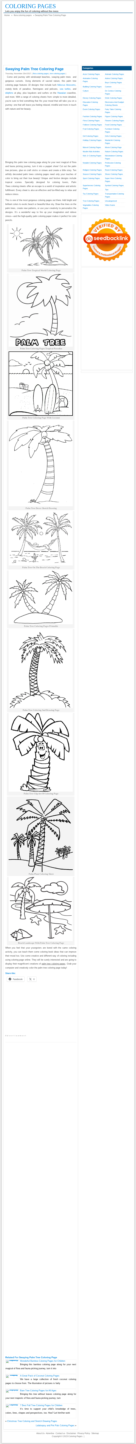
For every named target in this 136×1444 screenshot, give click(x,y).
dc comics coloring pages (113, 92)
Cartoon (108, 87)
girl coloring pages (90, 136)
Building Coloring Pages (92, 87)
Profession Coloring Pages (113, 164)
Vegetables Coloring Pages (91, 206)
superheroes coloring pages (91, 186)
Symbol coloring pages (114, 185)
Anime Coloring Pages (114, 78)
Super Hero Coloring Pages (113, 179)
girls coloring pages (113, 136)
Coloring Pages (30, 6)
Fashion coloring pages (92, 116)
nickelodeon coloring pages (113, 157)
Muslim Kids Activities (91, 152)
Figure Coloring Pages (114, 116)
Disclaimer (71, 1433)
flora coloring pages (23, 15)
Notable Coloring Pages (92, 163)
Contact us (60, 1433)
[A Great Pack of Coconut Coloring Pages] (12, 1375)
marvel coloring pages (92, 147)
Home (7, 15)
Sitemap (95, 1433)
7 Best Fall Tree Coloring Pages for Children (41, 1405)
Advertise (50, 1433)
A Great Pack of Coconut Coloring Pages (39, 1375)
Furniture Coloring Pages (112, 130)
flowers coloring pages (114, 121)
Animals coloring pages (114, 74)
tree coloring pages (57, 74)
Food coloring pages (113, 125)
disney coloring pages (92, 98)
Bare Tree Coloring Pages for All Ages (38, 1390)
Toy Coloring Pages (91, 194)
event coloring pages (91, 109)
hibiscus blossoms (66, 85)
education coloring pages (90, 103)
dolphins (9, 93)
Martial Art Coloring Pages (112, 141)
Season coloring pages (92, 174)
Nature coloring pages (114, 152)
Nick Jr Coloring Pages (92, 156)
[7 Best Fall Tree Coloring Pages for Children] (12, 1404)
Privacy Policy (83, 1433)
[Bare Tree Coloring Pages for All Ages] (12, 1389)
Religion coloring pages (92, 170)
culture (86, 91)
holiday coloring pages (92, 140)
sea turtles (65, 89)
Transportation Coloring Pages (114, 195)
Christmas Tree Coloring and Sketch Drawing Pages (32, 1421)
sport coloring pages (91, 178)
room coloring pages (114, 170)
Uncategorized (111, 201)
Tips (106, 190)
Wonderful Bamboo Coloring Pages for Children (42, 1361)
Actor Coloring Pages (91, 74)
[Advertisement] (68, 41)
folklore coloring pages (92, 125)
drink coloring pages (113, 98)
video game (110, 205)
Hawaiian (61, 93)
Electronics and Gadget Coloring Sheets (114, 103)
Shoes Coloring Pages (114, 174)
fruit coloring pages (91, 129)
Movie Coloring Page (113, 147)
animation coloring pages (90, 79)
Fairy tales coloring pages (113, 110)
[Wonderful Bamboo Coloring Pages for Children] (12, 1360)
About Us (40, 1433)
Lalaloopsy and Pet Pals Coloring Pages (55, 1425)
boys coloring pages (113, 82)
